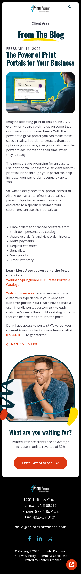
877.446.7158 (47, 511)
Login (71, 564)
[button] (71, 8)
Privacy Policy (26, 556)
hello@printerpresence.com (40, 527)
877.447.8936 (15, 335)
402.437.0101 (44, 517)
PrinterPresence (50, 560)
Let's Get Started (37, 463)
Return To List (24, 344)
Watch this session (20, 293)
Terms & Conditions (53, 556)
